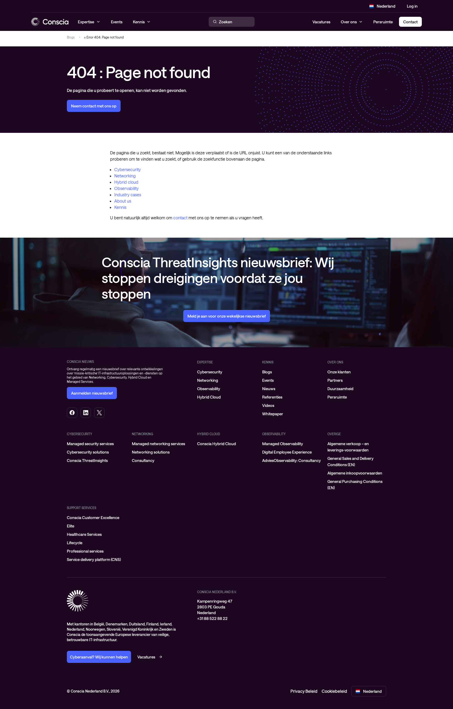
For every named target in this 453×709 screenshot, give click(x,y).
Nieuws (268, 388)
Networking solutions (151, 452)
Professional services (85, 551)
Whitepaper (272, 413)
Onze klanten (339, 371)
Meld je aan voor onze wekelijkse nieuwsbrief (226, 316)
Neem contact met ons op (93, 105)
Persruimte (383, 21)
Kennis (120, 207)
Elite (70, 525)
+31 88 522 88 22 (212, 618)
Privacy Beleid (303, 691)
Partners (335, 380)
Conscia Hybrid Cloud (216, 443)
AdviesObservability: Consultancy (291, 460)
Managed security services (90, 443)
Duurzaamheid (340, 388)
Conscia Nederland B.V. (217, 592)
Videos (268, 405)
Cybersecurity (127, 169)
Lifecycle (74, 542)
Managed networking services (158, 443)
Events (268, 380)
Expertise (205, 362)
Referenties (272, 397)
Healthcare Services (84, 534)
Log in (412, 6)
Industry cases (127, 194)
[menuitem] (226, 372)
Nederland (386, 6)
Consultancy (143, 460)
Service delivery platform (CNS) (94, 559)
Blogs (71, 37)
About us (122, 200)
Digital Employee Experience (287, 452)
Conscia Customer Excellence (93, 517)
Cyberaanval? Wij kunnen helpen (99, 657)
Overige (334, 434)
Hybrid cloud (126, 181)
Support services (81, 508)
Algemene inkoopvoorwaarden (354, 473)
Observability (126, 188)
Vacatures (321, 21)
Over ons (349, 21)
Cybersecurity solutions (88, 452)
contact (180, 217)
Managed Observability (282, 443)
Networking (125, 175)
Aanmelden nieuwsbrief (92, 393)
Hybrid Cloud (209, 397)
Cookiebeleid (334, 691)
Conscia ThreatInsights (87, 460)
